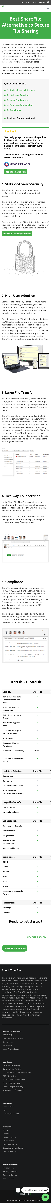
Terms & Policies (10, 1164)
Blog (27, 2)
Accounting (7, 1034)
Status (34, 2)
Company (7, 1127)
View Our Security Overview (17, 233)
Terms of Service (10, 1175)
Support (42, 2)
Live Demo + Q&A (10, 1151)
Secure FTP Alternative (12, 1083)
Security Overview (10, 1171)
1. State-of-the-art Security (19, 90)
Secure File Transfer (12, 1031)
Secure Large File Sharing (13, 1086)
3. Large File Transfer (16, 100)
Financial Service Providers (14, 1038)
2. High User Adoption (16, 95)
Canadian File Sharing (11, 1065)
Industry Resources (11, 1113)
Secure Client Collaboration (14, 1079)
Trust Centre (8, 1178)
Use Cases (7, 1062)
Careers (6, 1133)
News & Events (9, 1137)
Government (8, 1042)
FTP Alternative (9, 1076)
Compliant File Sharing (12, 1069)
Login (21, 2)
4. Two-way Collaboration (18, 105)
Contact (6, 1130)
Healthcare (7, 1045)
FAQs (5, 1110)
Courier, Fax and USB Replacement (17, 1072)
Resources (7, 1103)
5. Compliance (12, 110)
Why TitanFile (8, 1141)
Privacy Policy (8, 1168)
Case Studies (8, 1106)
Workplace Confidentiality (13, 1090)
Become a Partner (10, 1144)
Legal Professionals (11, 1049)
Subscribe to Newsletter (13, 1148)
